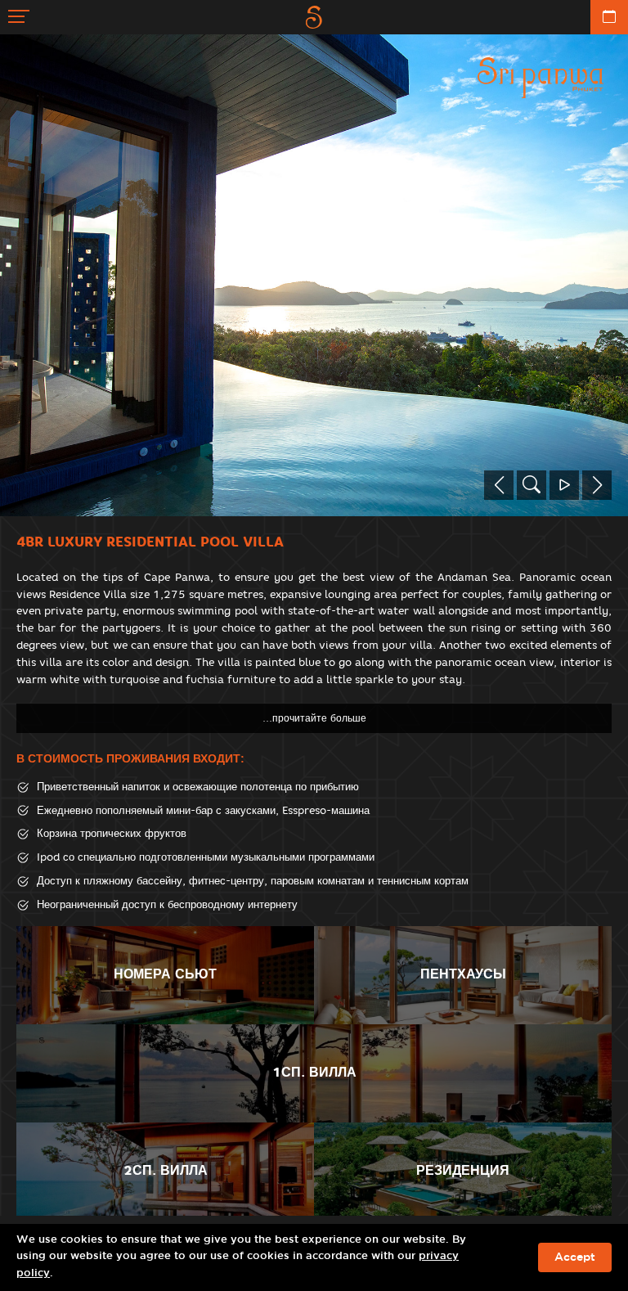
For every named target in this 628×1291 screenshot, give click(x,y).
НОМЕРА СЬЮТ (165, 974)
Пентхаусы (463, 974)
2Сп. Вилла (165, 1170)
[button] (499, 485)
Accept (574, 1257)
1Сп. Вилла (314, 1072)
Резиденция (462, 1170)
